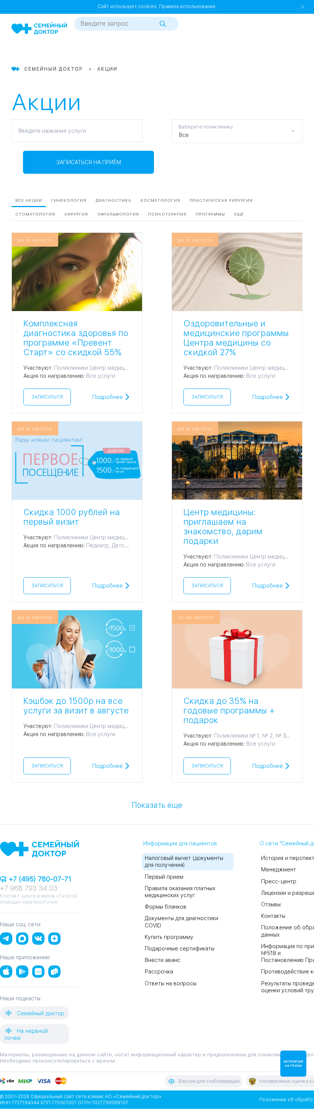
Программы (210, 214)
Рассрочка (159, 971)
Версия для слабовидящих (209, 1081)
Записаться (47, 397)
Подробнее (107, 397)
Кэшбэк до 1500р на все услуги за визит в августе (76, 705)
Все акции (28, 200)
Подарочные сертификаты (179, 948)
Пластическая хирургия (221, 200)
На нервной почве (26, 1034)
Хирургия (76, 214)
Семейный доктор (39, 1013)
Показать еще (157, 804)
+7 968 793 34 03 (28, 888)
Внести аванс (162, 960)
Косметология (160, 200)
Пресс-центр (278, 881)
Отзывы (271, 904)
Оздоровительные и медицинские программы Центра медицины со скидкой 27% (236, 337)
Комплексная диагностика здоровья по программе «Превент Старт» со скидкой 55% (75, 337)
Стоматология (35, 214)
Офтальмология (118, 214)
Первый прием (164, 877)
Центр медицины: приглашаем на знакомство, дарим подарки (222, 526)
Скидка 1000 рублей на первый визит (71, 517)
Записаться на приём (88, 162)
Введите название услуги (52, 131)
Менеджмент (278, 869)
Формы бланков (165, 907)
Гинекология (69, 200)
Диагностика (113, 200)
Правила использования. (187, 6)
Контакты (273, 916)
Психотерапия (167, 214)
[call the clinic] (269, 51)
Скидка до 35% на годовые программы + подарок (229, 710)
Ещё (239, 214)
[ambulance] (283, 51)
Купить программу (169, 937)
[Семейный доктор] (39, 29)
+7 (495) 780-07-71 (39, 879)
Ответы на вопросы (170, 983)
